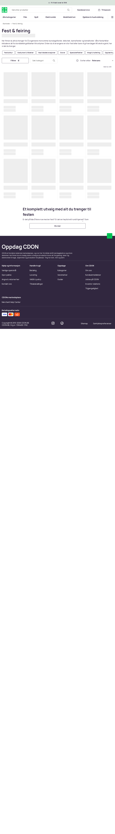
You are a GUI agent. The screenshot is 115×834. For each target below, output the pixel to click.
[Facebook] (62, 828)
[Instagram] (53, 828)
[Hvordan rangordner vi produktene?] (77, 60)
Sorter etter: (85, 60)
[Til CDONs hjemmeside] (4, 10)
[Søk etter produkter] (68, 10)
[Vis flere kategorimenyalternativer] (112, 17)
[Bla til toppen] (109, 741)
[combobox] (41, 10)
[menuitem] (9, 17)
